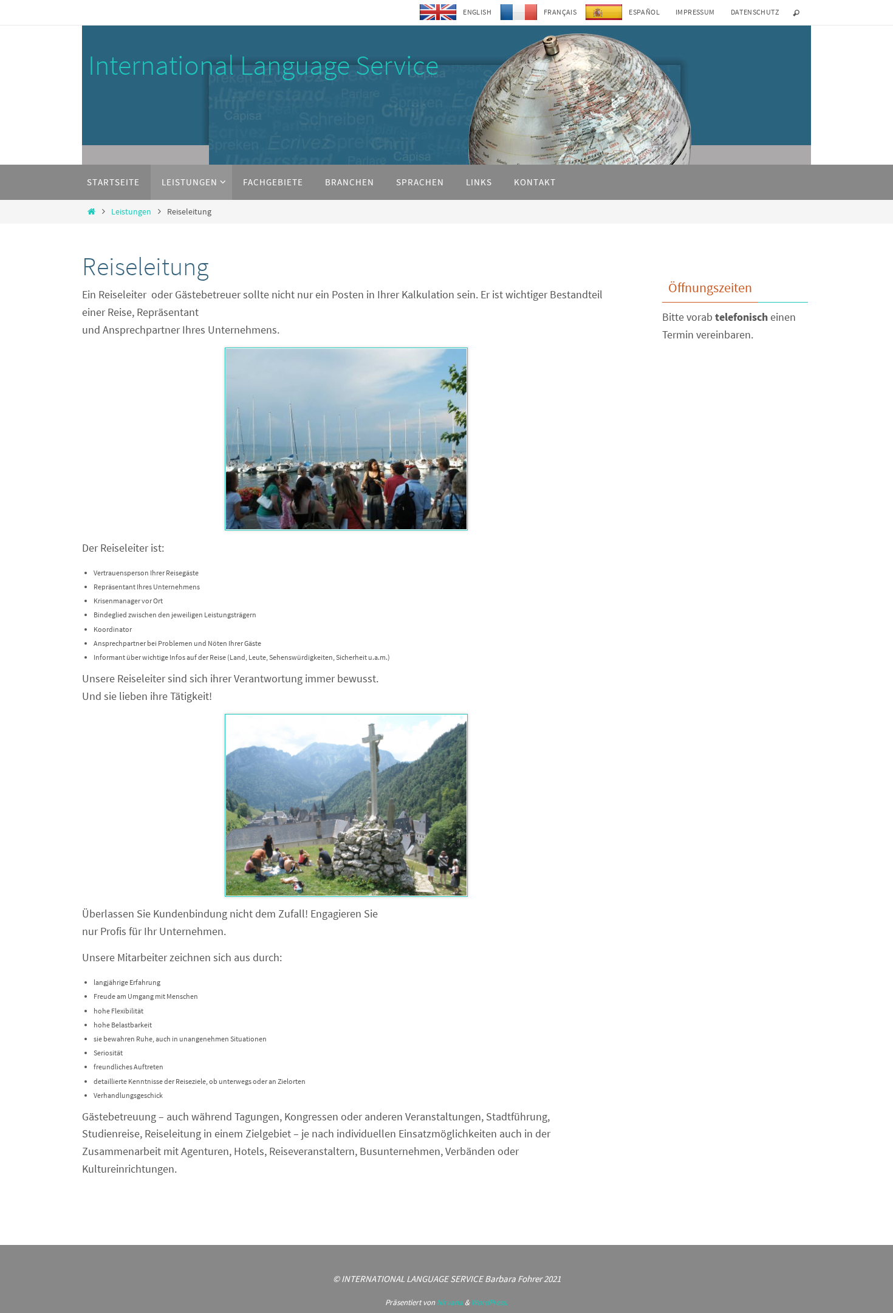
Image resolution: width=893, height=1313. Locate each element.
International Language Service (263, 65)
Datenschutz (755, 11)
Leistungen (131, 211)
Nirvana (450, 1302)
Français (560, 11)
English (477, 11)
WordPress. (489, 1302)
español (644, 11)
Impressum (695, 11)
